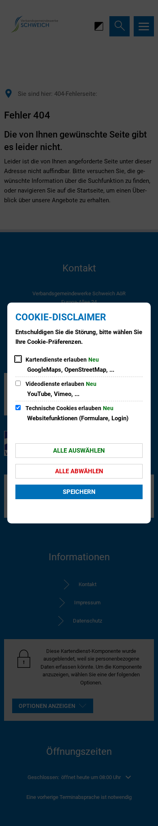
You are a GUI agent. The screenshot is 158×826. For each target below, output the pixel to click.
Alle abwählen (79, 471)
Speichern (79, 492)
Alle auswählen (79, 450)
